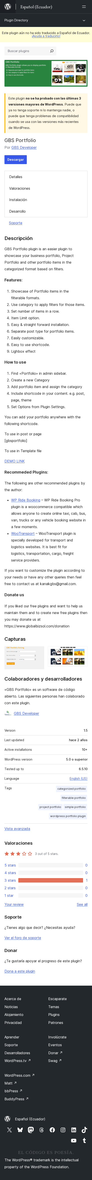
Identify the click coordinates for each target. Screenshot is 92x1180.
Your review (14, 904)
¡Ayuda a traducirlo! (46, 36)
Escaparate (57, 999)
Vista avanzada (17, 828)
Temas (53, 1007)
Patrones (55, 1022)
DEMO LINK (14, 461)
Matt (10, 1083)
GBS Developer (24, 147)
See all (82, 904)
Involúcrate (57, 1037)
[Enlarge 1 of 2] (38, 652)
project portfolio (50, 807)
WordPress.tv (17, 1060)
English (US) (79, 778)
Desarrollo (17, 211)
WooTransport (23, 533)
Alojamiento (13, 1014)
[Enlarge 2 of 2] (81, 652)
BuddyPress (16, 1099)
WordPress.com (19, 1075)
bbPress (13, 1091)
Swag (55, 1060)
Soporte (15, 223)
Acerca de (12, 999)
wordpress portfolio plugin (68, 816)
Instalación (18, 199)
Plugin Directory (16, 20)
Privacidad (13, 1022)
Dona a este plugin (19, 971)
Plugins (54, 1014)
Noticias (11, 1007)
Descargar (15, 159)
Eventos (55, 1045)
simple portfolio (75, 807)
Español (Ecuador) (30, 1119)
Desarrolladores (17, 1053)
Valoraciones (19, 188)
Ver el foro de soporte (22, 938)
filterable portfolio (74, 798)
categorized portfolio (71, 788)
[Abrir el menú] (85, 6)
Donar (55, 1053)
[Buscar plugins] (51, 51)
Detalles (15, 177)
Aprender (11, 1037)
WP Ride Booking (25, 500)
